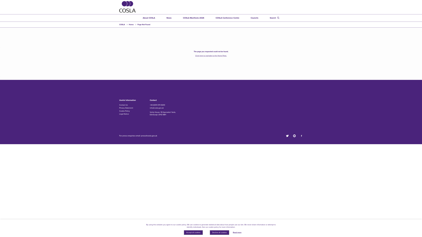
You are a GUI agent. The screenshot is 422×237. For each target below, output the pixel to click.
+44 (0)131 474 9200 (157, 105)
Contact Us (123, 105)
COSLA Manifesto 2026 (193, 18)
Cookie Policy (124, 111)
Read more (237, 232)
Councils (254, 18)
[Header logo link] (127, 12)
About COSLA (149, 18)
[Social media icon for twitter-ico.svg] (287, 136)
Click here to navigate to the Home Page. (211, 56)
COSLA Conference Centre (227, 18)
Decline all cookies (219, 232)
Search (273, 18)
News (169, 18)
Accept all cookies (193, 232)
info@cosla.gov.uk (157, 108)
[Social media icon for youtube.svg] (294, 136)
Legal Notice (124, 114)
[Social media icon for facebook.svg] (301, 136)
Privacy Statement (126, 108)
